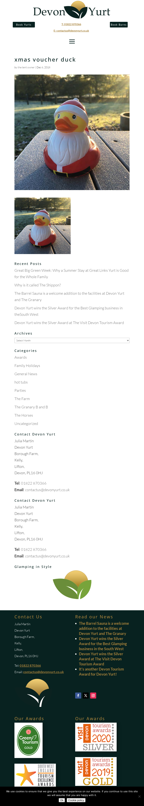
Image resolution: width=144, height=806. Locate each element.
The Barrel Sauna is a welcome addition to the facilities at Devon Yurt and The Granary (104, 628)
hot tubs (21, 382)
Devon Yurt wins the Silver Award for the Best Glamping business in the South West (103, 643)
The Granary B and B (31, 407)
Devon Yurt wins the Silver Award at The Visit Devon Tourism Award (69, 322)
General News (25, 373)
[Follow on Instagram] (93, 696)
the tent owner (26, 67)
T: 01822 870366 (71, 24)
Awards (20, 357)
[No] (139, 796)
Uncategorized (26, 423)
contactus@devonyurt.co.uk (47, 489)
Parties (20, 390)
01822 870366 (33, 483)
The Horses (23, 415)
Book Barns (119, 24)
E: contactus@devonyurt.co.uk (71, 30)
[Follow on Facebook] (78, 696)
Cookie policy (76, 800)
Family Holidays (27, 365)
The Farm (22, 398)
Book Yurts (24, 24)
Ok (61, 800)
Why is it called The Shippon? (37, 285)
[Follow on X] (86, 696)
